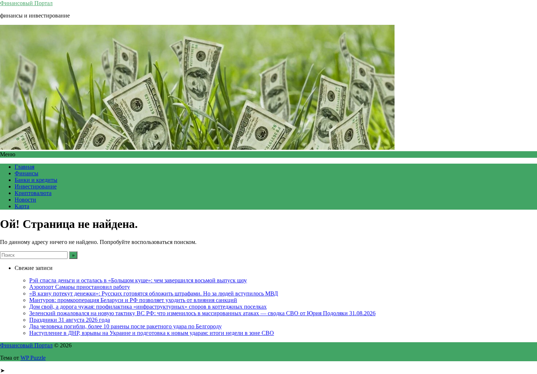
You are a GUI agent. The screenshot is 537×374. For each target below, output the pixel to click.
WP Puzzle (33, 358)
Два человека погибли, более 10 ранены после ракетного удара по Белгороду (125, 326)
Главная (24, 167)
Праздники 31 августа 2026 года (69, 320)
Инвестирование (36, 186)
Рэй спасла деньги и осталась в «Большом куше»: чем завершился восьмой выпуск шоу (138, 280)
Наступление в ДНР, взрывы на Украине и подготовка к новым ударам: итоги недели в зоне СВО (151, 333)
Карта (22, 206)
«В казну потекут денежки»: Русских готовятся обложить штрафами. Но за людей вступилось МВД (153, 293)
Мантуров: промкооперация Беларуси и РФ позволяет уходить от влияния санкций (133, 300)
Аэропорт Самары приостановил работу (79, 287)
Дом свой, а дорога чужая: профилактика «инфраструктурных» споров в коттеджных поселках (148, 307)
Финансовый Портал (26, 3)
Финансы (26, 173)
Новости (25, 199)
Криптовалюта (33, 193)
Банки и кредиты (36, 180)
